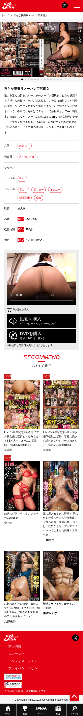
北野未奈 (10, 621)
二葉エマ (48, 540)
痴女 (38, 197)
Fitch (22, 178)
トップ (5, 15)
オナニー (55, 189)
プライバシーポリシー (24, 668)
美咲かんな (50, 613)
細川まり (24, 145)
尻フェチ (38, 189)
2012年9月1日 (27, 156)
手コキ (23, 189)
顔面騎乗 (24, 197)
